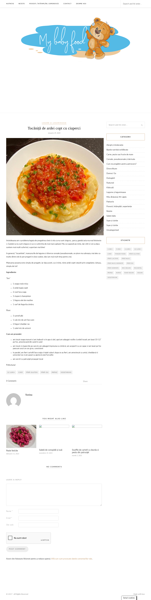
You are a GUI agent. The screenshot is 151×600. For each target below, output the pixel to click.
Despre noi (81, 3)
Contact (67, 3)
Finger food (120, 254)
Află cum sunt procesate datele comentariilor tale (71, 559)
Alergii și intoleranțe (114, 145)
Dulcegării (110, 178)
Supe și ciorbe (112, 221)
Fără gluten (32, 372)
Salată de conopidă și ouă (50, 450)
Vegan (140, 273)
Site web (9, 525)
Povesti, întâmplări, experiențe (44, 3)
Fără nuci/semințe (115, 263)
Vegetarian (66, 372)
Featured (110, 183)
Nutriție (10, 3)
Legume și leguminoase (54, 123)
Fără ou (44, 372)
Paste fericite (12, 451)
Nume (9, 511)
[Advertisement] (75, 90)
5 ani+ (118, 249)
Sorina (28, 394)
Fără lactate (113, 258)
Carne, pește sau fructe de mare (119, 155)
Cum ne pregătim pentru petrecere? (121, 164)
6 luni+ (128, 249)
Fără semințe (113, 268)
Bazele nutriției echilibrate (117, 150)
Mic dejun (126, 268)
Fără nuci (126, 258)
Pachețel (138, 268)
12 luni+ (11, 372)
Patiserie (110, 202)
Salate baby (111, 216)
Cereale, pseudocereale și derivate (120, 159)
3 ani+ (110, 249)
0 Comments (11, 381)
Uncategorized (112, 230)
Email (9, 518)
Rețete (22, 3)
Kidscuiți (110, 188)
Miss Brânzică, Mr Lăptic (116, 197)
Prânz (54, 372)
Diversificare (111, 169)
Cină (20, 372)
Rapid (118, 273)
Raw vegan (129, 273)
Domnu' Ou (111, 173)
